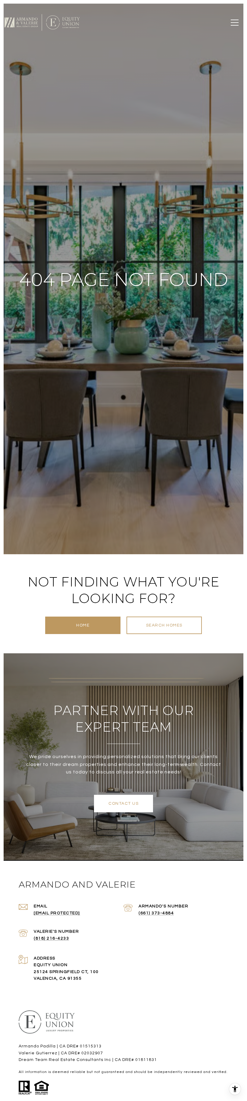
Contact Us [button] (123, 803)
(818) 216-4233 (51, 938)
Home (82, 625)
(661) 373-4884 (156, 913)
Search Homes (164, 625)
